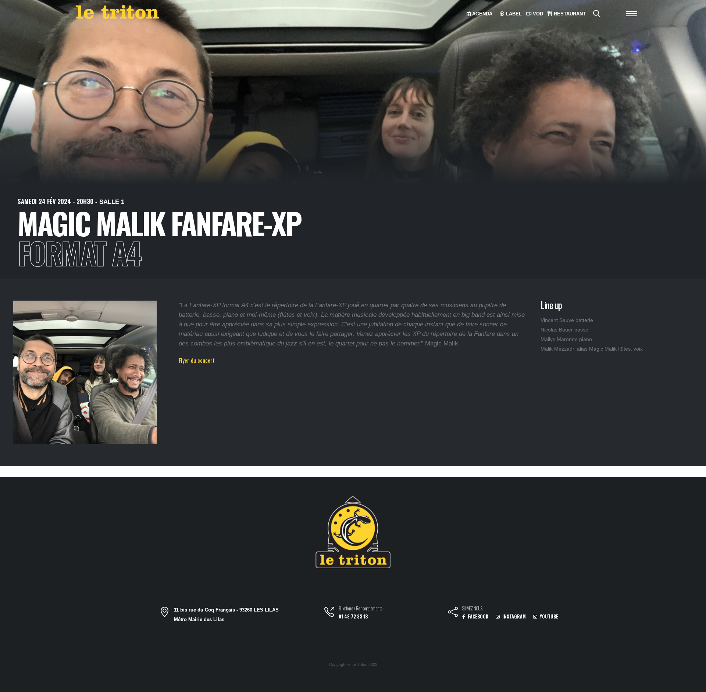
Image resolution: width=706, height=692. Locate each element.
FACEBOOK (477, 616)
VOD (537, 14)
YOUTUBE (548, 616)
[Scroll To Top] (693, 683)
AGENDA (481, 14)
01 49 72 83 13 (353, 616)
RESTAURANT (569, 14)
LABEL (513, 14)
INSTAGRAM (513, 616)
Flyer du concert (197, 360)
